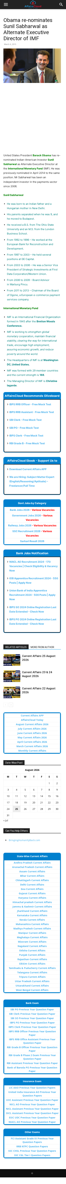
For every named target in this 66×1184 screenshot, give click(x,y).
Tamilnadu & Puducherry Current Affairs (32, 968)
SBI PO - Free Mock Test (24, 427)
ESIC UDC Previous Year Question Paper (32, 1117)
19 (25, 802)
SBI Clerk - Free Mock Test (25, 419)
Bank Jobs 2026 (32, 510)
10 (8, 796)
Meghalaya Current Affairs (32, 937)
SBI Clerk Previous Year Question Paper (32, 1013)
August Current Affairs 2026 (32, 724)
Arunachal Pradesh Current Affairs (32, 867)
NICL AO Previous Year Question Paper (32, 1104)
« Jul (5, 820)
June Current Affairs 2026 (32, 733)
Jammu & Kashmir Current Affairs (32, 906)
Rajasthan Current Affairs (32, 959)
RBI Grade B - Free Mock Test (27, 443)
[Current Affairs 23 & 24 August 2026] (11, 676)
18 (16, 802)
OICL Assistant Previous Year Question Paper (32, 1113)
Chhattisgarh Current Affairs (32, 880)
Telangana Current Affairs (32, 972)
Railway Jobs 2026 (32, 525)
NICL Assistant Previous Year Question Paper (32, 1108)
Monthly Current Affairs (32, 750)
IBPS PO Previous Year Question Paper (32, 1022)
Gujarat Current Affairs (32, 893)
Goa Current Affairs (32, 889)
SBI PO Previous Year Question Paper (32, 1009)
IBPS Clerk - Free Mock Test (26, 435)
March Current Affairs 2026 (32, 746)
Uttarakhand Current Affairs (32, 985)
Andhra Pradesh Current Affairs (32, 862)
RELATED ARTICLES (16, 647)
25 (16, 809)
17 (8, 802)
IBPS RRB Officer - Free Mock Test (30, 404)
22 (49, 802)
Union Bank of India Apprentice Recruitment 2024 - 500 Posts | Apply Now (32, 595)
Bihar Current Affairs (32, 875)
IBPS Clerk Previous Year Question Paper (32, 1027)
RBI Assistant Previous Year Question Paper (32, 1063)
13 (33, 796)
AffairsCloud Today (32, 719)
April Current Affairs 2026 (32, 741)
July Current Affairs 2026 (32, 728)
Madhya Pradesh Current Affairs (32, 928)
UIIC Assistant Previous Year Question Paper (32, 1100)
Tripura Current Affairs (32, 976)
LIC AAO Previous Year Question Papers (32, 1087)
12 (25, 796)
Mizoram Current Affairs (32, 941)
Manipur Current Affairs (32, 932)
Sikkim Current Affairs (32, 963)
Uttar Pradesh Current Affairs (32, 981)
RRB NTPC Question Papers (32, 1146)
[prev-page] (5, 705)
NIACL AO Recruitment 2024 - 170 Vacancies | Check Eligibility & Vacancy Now (33, 566)
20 (33, 802)
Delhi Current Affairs (32, 884)
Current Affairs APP (32, 715)
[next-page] (11, 705)
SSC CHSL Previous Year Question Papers (32, 1150)
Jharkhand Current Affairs (32, 911)
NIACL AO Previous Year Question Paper (32, 1122)
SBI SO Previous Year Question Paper (32, 1018)
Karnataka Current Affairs (32, 915)
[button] (5, 4)
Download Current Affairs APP (28, 469)
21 (41, 802)
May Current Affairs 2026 (32, 737)
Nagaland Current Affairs (32, 946)
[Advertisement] (33, 120)
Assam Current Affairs (32, 871)
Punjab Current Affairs (32, 954)
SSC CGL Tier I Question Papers (32, 1155)
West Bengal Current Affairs (32, 990)
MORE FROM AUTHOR (42, 647)
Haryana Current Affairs (32, 897)
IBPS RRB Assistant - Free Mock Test (31, 412)
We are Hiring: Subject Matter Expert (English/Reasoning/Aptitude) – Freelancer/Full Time (31, 481)
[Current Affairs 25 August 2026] (11, 660)
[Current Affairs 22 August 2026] (11, 692)
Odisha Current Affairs (32, 950)
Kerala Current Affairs (32, 919)
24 (8, 809)
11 (16, 796)
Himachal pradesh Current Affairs (32, 902)
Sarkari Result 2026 (32, 541)
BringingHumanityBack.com (24, 840)
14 (41, 796)
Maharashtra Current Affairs (32, 924)
